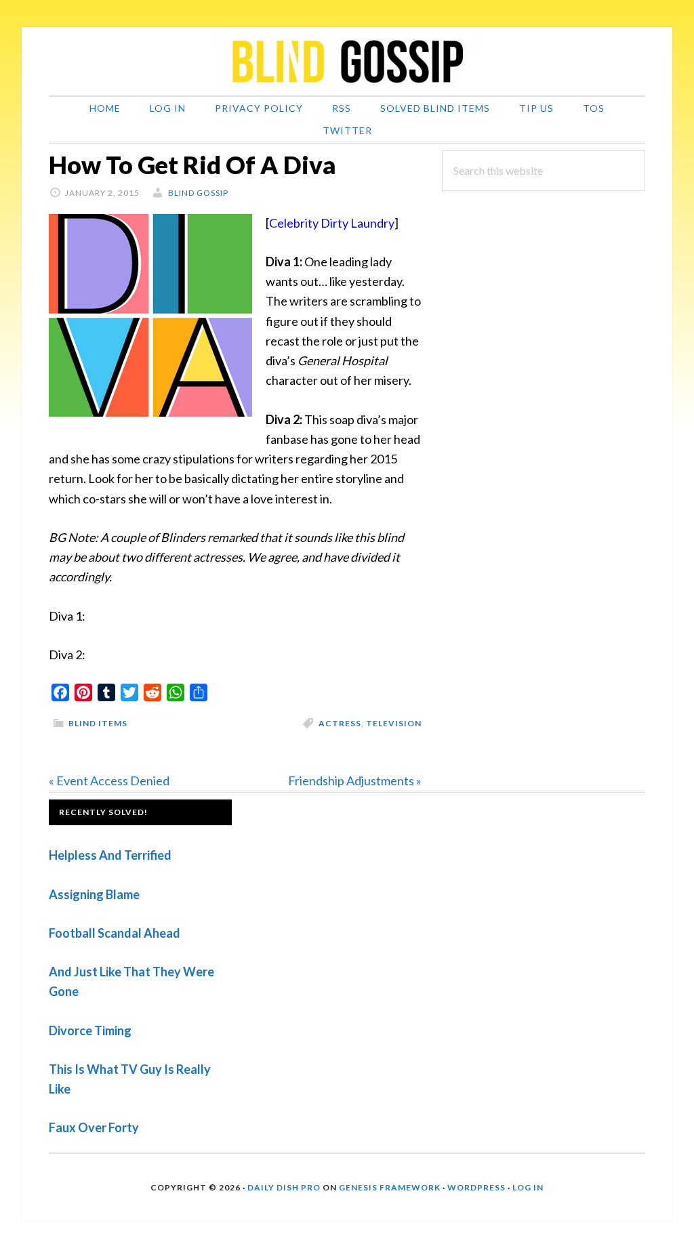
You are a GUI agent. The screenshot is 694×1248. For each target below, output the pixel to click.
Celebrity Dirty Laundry (331, 222)
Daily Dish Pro (284, 1187)
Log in (528, 1187)
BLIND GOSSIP (347, 61)
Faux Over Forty (94, 1127)
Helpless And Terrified (110, 855)
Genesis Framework (390, 1187)
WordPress (476, 1187)
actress (340, 723)
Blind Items (97, 723)
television (394, 723)
